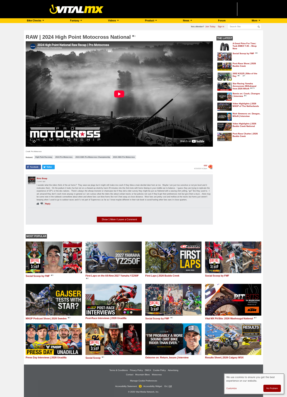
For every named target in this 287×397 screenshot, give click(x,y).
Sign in (221, 26)
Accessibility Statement (126, 386)
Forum (222, 20)
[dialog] (254, 384)
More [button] (255, 20)
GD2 (205, 165)
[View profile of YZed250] (31, 213)
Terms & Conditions (118, 370)
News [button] (186, 20)
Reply (47, 204)
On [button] (165, 386)
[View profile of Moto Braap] (31, 180)
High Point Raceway (43, 157)
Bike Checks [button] (34, 20)
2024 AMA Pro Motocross (124, 157)
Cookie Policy (159, 370)
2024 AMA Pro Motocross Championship (92, 157)
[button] (33, 167)
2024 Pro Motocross (63, 157)
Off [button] (170, 386)
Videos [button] (112, 20)
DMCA (148, 370)
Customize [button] (231, 388)
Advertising (173, 370)
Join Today (210, 26)
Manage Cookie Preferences (143, 380)
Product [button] (150, 20)
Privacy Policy (136, 370)
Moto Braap (42, 178)
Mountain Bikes (142, 374)
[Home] (77, 9)
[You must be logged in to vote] (38, 203)
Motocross (157, 374)
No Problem (272, 388)
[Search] (259, 27)
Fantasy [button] (75, 20)
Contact (129, 374)
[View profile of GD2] (210, 167)
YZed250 (41, 211)
